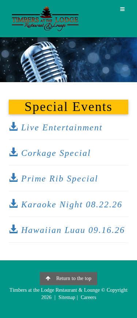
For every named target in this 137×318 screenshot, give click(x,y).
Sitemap (66, 297)
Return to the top (73, 278)
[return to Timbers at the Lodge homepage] (45, 18)
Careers (88, 297)
